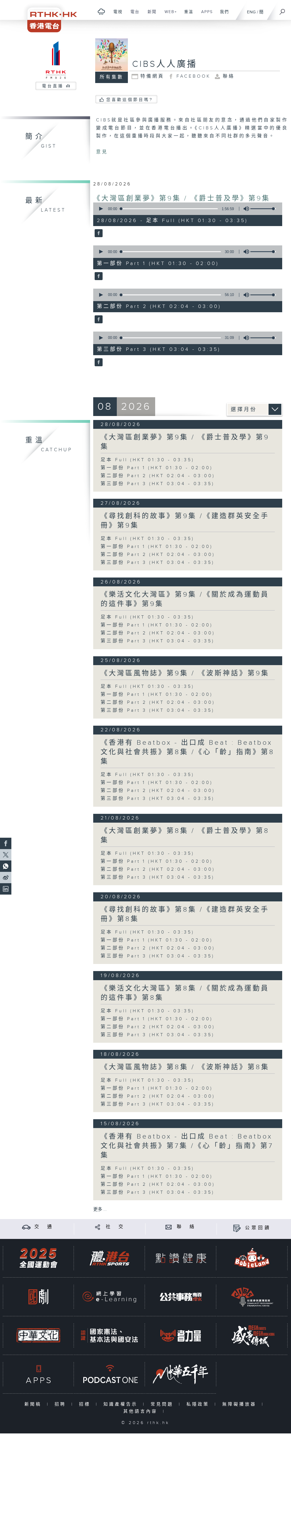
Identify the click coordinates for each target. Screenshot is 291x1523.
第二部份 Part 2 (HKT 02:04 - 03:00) (158, 476)
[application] (185, 208)
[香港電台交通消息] (26, 1226)
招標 (86, 1404)
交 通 (44, 1227)
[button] (100, 209)
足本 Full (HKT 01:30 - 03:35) (147, 460)
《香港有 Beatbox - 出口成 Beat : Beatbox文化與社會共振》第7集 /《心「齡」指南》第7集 (187, 1146)
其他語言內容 (141, 1411)
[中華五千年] (181, 1374)
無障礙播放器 (240, 1404)
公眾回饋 (258, 1228)
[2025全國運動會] (38, 1258)
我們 (222, 15)
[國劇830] (38, 1297)
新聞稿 (34, 1404)
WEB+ (168, 15)
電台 (133, 15)
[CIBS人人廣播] (98, 233)
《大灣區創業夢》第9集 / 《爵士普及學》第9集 (181, 198)
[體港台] (109, 1258)
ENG (251, 12)
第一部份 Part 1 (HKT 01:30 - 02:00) (157, 468)
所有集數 (112, 77)
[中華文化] (38, 1335)
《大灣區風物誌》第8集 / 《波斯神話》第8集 (185, 1067)
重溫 (186, 15)
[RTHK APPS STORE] (38, 1374)
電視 (115, 15)
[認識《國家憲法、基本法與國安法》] (109, 1335)
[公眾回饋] (237, 1228)
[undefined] (101, 11)
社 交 (115, 1227)
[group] (244, 209)
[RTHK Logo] (48, 16)
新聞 (150, 15)
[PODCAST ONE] (109, 1374)
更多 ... (100, 1209)
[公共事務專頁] (181, 1297)
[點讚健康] (181, 1258)
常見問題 (163, 1404)
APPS (205, 15)
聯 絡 (186, 1227)
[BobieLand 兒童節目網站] (252, 1258)
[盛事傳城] (252, 1335)
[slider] (263, 208)
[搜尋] (282, 10)
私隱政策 (199, 1404)
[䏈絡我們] (169, 1226)
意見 (102, 152)
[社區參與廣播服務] (252, 1297)
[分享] (98, 1226)
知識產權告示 (121, 1404)
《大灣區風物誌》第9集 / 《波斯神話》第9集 (185, 673)
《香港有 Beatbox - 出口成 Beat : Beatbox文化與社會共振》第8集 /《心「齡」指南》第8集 (188, 752)
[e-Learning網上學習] (109, 1297)
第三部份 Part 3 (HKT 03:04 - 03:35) (158, 484)
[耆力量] (181, 1335)
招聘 (61, 1404)
